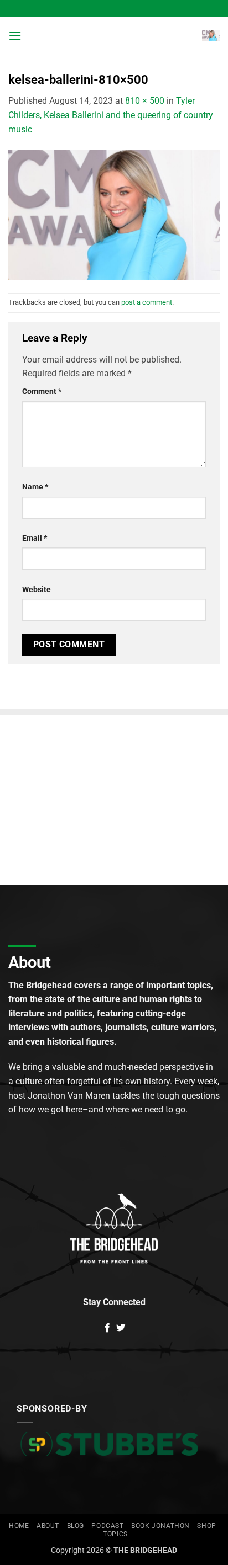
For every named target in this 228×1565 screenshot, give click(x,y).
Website (36, 589)
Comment (41, 391)
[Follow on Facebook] (107, 1328)
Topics (115, 1534)
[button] (15, 35)
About (48, 1526)
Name (35, 487)
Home (19, 1526)
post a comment (146, 302)
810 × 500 (144, 100)
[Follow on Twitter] (120, 1328)
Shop (206, 1526)
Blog (75, 1526)
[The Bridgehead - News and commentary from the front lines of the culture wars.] (114, 36)
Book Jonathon (160, 1526)
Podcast (107, 1526)
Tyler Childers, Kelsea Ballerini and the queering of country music (110, 114)
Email (34, 538)
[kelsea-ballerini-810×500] (114, 214)
